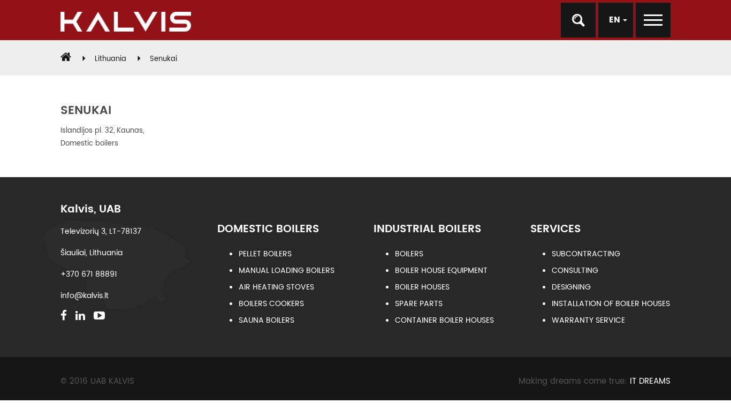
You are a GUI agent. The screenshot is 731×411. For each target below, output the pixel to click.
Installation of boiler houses (611, 304)
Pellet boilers (265, 254)
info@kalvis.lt (84, 296)
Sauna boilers (266, 320)
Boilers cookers (271, 304)
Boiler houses (422, 287)
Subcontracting (586, 254)
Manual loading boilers (286, 270)
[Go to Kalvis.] (65, 59)
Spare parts (419, 304)
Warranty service (588, 320)
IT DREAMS (650, 381)
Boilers (409, 254)
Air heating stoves (276, 287)
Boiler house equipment (441, 270)
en (616, 20)
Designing (571, 287)
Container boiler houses (444, 320)
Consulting (575, 270)
